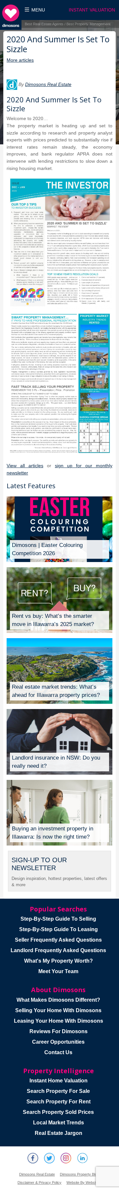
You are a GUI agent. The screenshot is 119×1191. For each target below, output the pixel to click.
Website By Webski (82, 1182)
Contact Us (58, 1052)
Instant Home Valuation (58, 1080)
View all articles (25, 465)
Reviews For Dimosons (58, 1031)
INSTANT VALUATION (92, 10)
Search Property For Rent (58, 1101)
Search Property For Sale (58, 1091)
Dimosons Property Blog (79, 1174)
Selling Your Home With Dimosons (58, 1010)
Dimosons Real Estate (48, 84)
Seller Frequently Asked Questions (58, 940)
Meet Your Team (58, 971)
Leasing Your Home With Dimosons (58, 1021)
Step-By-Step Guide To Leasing (58, 929)
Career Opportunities (58, 1042)
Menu (38, 10)
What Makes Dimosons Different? (58, 1000)
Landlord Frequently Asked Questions (58, 950)
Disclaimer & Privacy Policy (39, 1182)
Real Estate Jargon (58, 1133)
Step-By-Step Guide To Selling (58, 919)
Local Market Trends (58, 1122)
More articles (20, 60)
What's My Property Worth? (58, 961)
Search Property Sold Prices (58, 1112)
